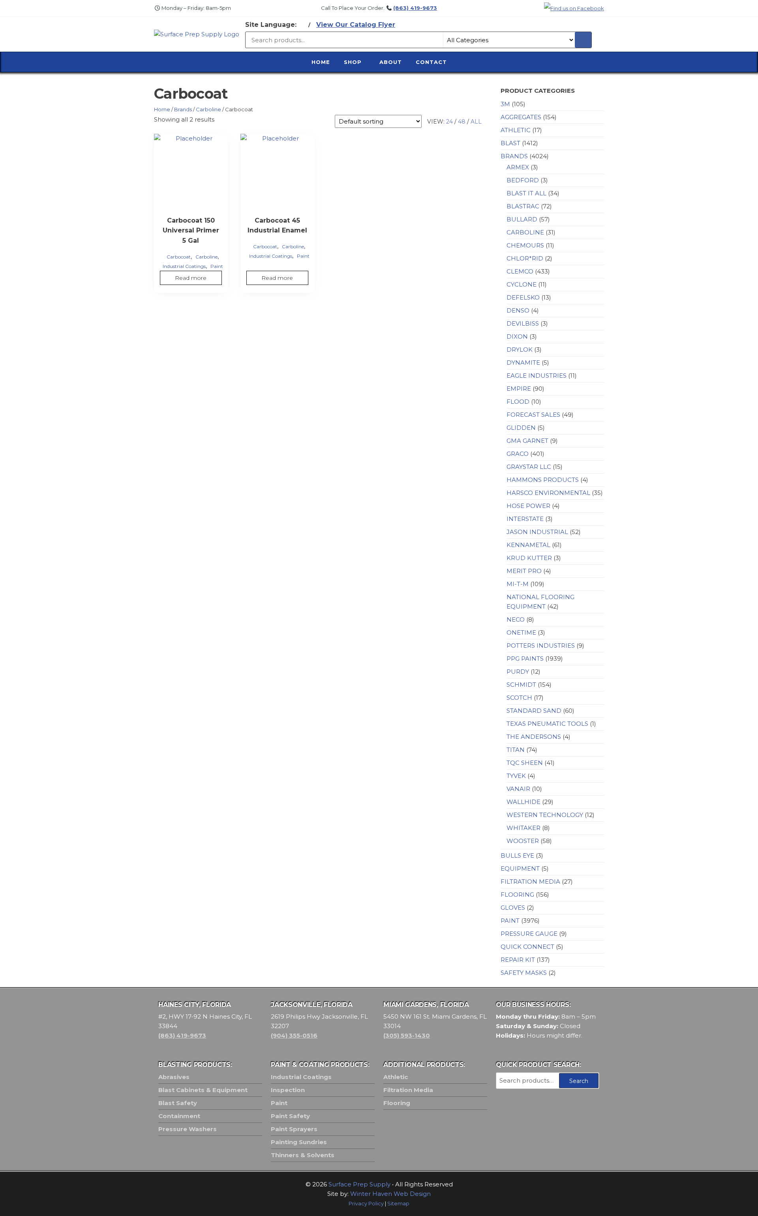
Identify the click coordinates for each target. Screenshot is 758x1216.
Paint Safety (290, 1116)
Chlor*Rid (525, 258)
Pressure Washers (187, 1129)
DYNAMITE (523, 362)
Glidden (521, 427)
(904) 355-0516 (294, 1035)
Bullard (522, 219)
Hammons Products (543, 479)
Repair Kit (518, 959)
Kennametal (528, 545)
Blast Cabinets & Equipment (203, 1090)
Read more (190, 277)
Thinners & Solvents (302, 1155)
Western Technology (545, 815)
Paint (216, 266)
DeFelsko (523, 297)
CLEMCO (520, 271)
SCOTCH (519, 697)
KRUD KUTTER (529, 558)
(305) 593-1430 (406, 1035)
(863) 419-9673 (415, 8)
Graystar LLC (529, 466)
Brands (183, 109)
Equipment (520, 868)
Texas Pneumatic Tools (547, 723)
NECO (516, 619)
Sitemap (398, 1204)
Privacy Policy (366, 1204)
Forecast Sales (533, 414)
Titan (516, 749)
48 (461, 121)
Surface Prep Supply (359, 1184)
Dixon (517, 336)
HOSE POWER (528, 506)
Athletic (516, 130)
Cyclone (522, 284)
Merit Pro (524, 571)
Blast (510, 143)
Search (578, 1081)
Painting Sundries (299, 1142)
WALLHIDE (523, 802)
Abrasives (174, 1077)
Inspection (288, 1090)
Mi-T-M (518, 584)
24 (449, 121)
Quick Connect (527, 946)
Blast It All (526, 193)
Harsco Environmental (548, 493)
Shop (353, 62)
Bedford (523, 180)
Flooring (517, 894)
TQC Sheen (525, 762)
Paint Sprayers (294, 1129)
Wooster (523, 841)
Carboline (208, 109)
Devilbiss (523, 323)
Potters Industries (541, 645)
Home (320, 62)
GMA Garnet (527, 440)
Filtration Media (530, 881)
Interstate (525, 519)
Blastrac (523, 206)
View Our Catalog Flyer (355, 24)
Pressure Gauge (529, 933)
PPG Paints (525, 658)
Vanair (518, 789)
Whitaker (523, 828)
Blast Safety (177, 1103)
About (390, 62)
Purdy (518, 671)
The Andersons (534, 736)
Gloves (513, 907)
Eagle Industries (537, 375)
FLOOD (518, 401)
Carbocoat (179, 257)
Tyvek (516, 775)
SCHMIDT (521, 684)
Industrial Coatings (184, 266)
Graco (518, 453)
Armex (518, 167)
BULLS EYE (517, 855)
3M (505, 104)
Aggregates (521, 117)
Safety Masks (524, 972)
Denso (518, 310)
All (476, 121)
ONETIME (521, 632)
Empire (519, 388)
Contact (431, 62)
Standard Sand (534, 710)
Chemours (525, 245)
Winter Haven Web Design (390, 1193)
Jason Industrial (537, 532)
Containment (179, 1116)
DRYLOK (520, 349)
